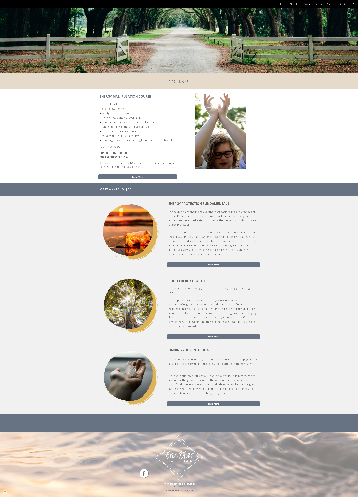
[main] (179, 81)
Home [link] (283, 4)
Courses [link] (307, 4)
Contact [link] (331, 4)
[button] (354, 4)
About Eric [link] (295, 4)
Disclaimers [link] (344, 4)
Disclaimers (178, 487)
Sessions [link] (319, 4)
